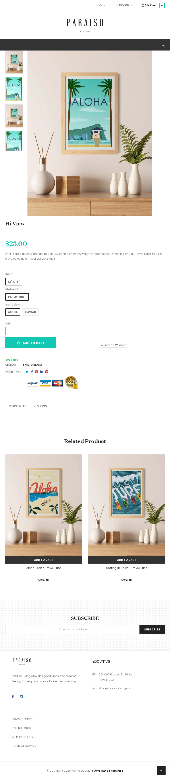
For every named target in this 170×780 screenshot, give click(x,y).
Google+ (36, 371)
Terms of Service (24, 746)
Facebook (32, 371)
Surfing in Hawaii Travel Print (126, 568)
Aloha (13, 312)
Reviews (40, 406)
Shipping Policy (22, 737)
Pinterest (46, 371)
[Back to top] (161, 770)
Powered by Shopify (107, 770)
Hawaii (30, 312)
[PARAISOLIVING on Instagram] (21, 697)
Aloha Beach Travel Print (43, 568)
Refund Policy (21, 728)
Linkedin (41, 371)
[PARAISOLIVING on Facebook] (13, 697)
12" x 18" (14, 281)
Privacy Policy (22, 719)
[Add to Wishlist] (43, 505)
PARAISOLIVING (32, 365)
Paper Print (17, 297)
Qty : (8, 323)
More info (17, 406)
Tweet (27, 371)
